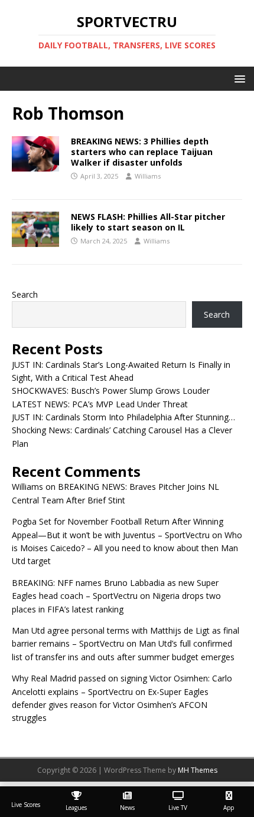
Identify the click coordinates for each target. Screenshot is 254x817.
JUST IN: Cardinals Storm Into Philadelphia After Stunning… (123, 417)
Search (25, 294)
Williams (148, 176)
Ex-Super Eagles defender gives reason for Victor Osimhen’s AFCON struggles (110, 705)
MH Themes (197, 770)
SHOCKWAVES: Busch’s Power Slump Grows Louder (111, 390)
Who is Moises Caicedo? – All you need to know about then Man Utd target (127, 548)
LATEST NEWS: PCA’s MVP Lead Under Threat (100, 404)
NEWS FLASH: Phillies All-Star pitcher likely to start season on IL (148, 222)
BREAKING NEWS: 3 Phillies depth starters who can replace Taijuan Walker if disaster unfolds (142, 152)
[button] (237, 78)
